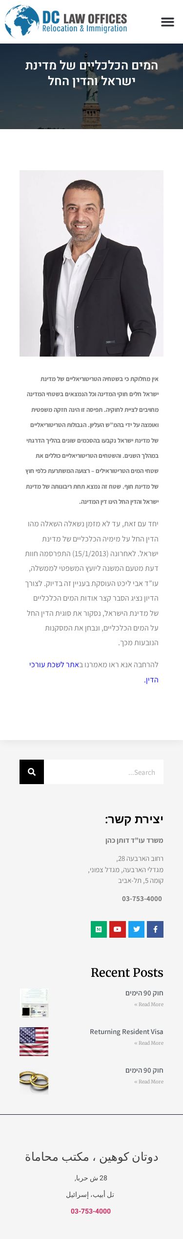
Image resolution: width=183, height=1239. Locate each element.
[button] (168, 22)
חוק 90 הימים (144, 992)
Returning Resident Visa (126, 1031)
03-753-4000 (91, 1211)
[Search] (32, 772)
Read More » (148, 1004)
